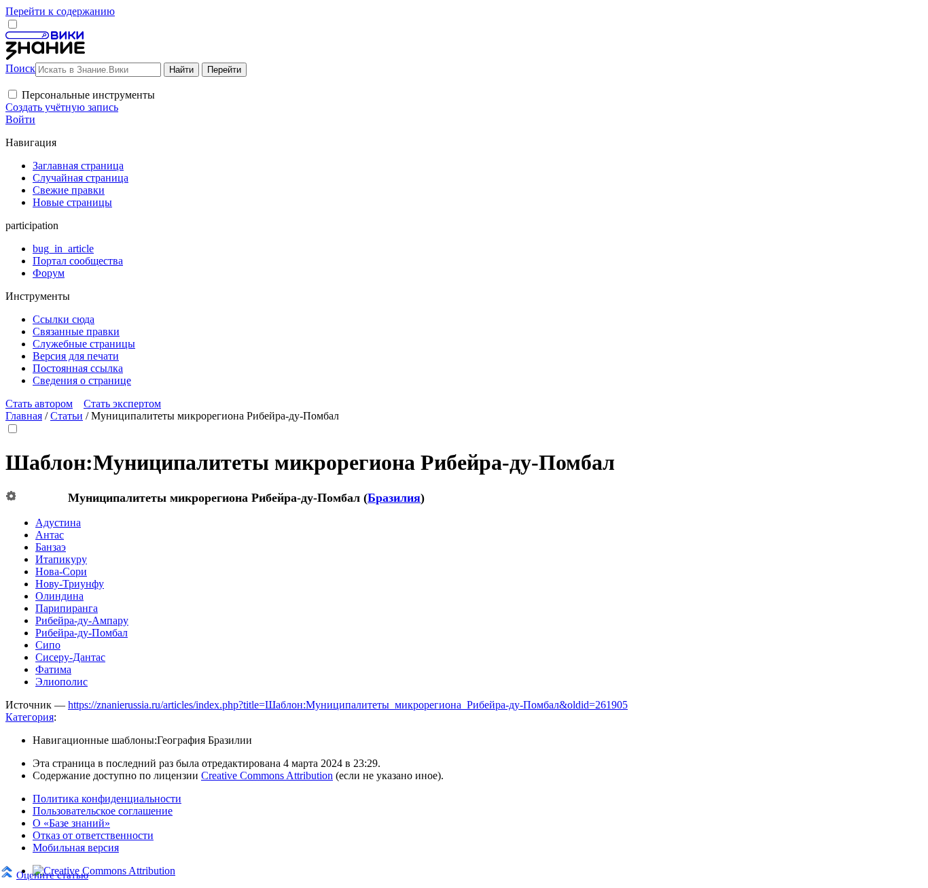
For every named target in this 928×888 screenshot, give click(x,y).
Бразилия (394, 498)
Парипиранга (66, 608)
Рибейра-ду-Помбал (81, 632)
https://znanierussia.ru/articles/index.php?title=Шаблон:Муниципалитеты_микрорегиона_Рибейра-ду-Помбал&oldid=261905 (348, 705)
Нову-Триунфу (69, 584)
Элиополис (61, 681)
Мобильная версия (76, 847)
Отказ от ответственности (93, 835)
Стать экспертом (122, 403)
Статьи (66, 416)
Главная (23, 416)
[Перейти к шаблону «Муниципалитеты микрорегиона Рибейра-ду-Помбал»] (11, 496)
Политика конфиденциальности (107, 798)
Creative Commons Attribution (267, 775)
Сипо (47, 645)
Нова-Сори (61, 571)
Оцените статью (52, 875)
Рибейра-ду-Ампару (81, 620)
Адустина (58, 522)
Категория (29, 717)
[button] (12, 94)
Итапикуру (61, 559)
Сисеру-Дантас (70, 657)
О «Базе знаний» (71, 823)
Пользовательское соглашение (103, 811)
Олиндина (59, 596)
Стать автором (39, 403)
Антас (49, 535)
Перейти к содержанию (60, 11)
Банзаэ (50, 547)
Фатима (53, 669)
